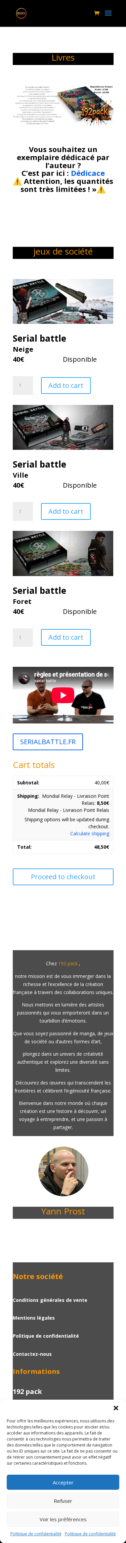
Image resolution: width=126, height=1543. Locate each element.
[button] (116, 1408)
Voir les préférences (63, 1519)
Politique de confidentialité (35, 1534)
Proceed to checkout (63, 876)
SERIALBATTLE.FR (48, 741)
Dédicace (88, 173)
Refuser (63, 1500)
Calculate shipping (89, 833)
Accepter (63, 1482)
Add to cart (65, 385)
